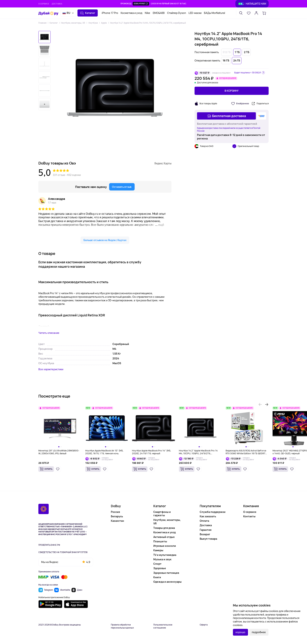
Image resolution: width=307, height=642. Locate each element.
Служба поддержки (212, 512)
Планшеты (160, 541)
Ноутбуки (93, 22)
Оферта (204, 624)
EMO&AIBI (159, 13)
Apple (104, 22)
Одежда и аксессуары (167, 581)
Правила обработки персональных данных (122, 626)
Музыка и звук (162, 559)
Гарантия (205, 530)
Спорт (157, 563)
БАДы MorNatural (214, 13)
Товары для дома (164, 528)
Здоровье (159, 568)
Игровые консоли (164, 545)
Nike (147, 13)
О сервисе (43, 3)
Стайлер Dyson (176, 13)
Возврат (205, 534)
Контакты (249, 516)
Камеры (158, 550)
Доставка (57, 3)
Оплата (204, 520)
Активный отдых (164, 537)
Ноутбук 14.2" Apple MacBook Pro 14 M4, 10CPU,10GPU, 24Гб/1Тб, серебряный (148, 22)
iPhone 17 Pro (110, 13)
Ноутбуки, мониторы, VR (73, 22)
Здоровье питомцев (166, 572)
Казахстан (117, 520)
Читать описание (48, 333)
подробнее (259, 632)
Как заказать (208, 516)
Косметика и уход (131, 13)
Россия (115, 512)
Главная (42, 22)
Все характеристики (50, 369)
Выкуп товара (208, 538)
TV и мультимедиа (164, 555)
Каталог (54, 22)
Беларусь (117, 516)
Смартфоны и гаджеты (162, 513)
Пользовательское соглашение (162, 626)
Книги (157, 577)
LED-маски (194, 13)
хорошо (240, 632)
